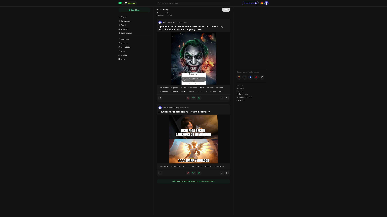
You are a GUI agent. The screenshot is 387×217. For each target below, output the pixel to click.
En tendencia (126, 21)
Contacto (240, 91)
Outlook (209, 166)
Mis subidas (125, 47)
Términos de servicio (244, 97)
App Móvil (240, 88)
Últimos (124, 17)
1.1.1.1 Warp (211, 91)
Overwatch (164, 166)
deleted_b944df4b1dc (170, 107)
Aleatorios (125, 29)
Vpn (221, 91)
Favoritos (125, 39)
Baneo (184, 91)
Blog (123, 59)
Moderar (124, 43)
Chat (123, 51)
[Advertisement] (252, 38)
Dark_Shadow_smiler (170, 22)
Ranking (124, 55)
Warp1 (192, 91)
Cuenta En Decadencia (189, 88)
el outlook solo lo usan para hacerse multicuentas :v (184, 111)
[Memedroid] (120, 3)
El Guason (164, 91)
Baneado (175, 91)
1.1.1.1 (201, 91)
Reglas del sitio (242, 94)
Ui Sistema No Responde (169, 88)
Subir (135, 10)
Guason (220, 88)
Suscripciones (126, 33)
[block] (227, 98)
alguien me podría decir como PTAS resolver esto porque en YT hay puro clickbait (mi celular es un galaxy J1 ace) (191, 28)
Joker (202, 88)
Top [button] (122, 25)
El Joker (210, 88)
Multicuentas (219, 166)
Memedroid (176, 166)
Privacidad (240, 100)
